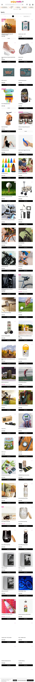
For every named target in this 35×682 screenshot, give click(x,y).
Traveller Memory (21, 660)
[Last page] (21, 16)
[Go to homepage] (17, 1)
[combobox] (13, 4)
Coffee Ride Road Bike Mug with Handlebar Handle (7, 34)
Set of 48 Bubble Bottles (6, 103)
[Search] (23, 4)
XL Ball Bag (20, 103)
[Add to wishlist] (15, 19)
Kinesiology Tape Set (5, 150)
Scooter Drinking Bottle (6, 335)
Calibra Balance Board (22, 382)
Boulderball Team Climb (22, 173)
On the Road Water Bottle (23, 498)
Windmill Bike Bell (5, 266)
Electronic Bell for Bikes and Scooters (8, 219)
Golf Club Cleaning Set (22, 80)
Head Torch (4, 428)
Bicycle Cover (20, 57)
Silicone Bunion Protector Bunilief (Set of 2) (8, 58)
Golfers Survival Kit (5, 591)
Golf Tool (20, 312)
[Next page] (19, 16)
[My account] (30, 4)
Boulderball (20, 266)
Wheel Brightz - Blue (22, 591)
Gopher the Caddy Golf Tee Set (7, 196)
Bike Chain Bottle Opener (22, 428)
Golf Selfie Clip (4, 405)
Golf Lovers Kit (4, 80)
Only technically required (22, 680)
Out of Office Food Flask (6, 521)
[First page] (5, 16)
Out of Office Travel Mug (6, 544)
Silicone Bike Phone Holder (6, 312)
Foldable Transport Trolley (23, 196)
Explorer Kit (20, 219)
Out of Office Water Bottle (23, 544)
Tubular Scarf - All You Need (6, 637)
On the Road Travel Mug (22, 521)
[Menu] (2, 4)
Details (9, 38)
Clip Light (20, 451)
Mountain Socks (4, 498)
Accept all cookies (30, 680)
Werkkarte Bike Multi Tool (6, 660)
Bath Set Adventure (5, 382)
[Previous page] (7, 16)
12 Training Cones (5, 173)
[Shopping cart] (33, 4)
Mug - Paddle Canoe (22, 637)
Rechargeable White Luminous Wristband (7, 290)
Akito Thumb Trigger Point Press (24, 150)
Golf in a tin (4, 451)
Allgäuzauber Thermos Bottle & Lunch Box (8, 359)
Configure (14, 680)
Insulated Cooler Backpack (23, 405)
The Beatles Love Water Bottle (7, 614)
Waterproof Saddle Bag (22, 289)
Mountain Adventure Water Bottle (24, 614)
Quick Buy (25, 38)
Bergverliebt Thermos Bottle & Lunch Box (25, 336)
